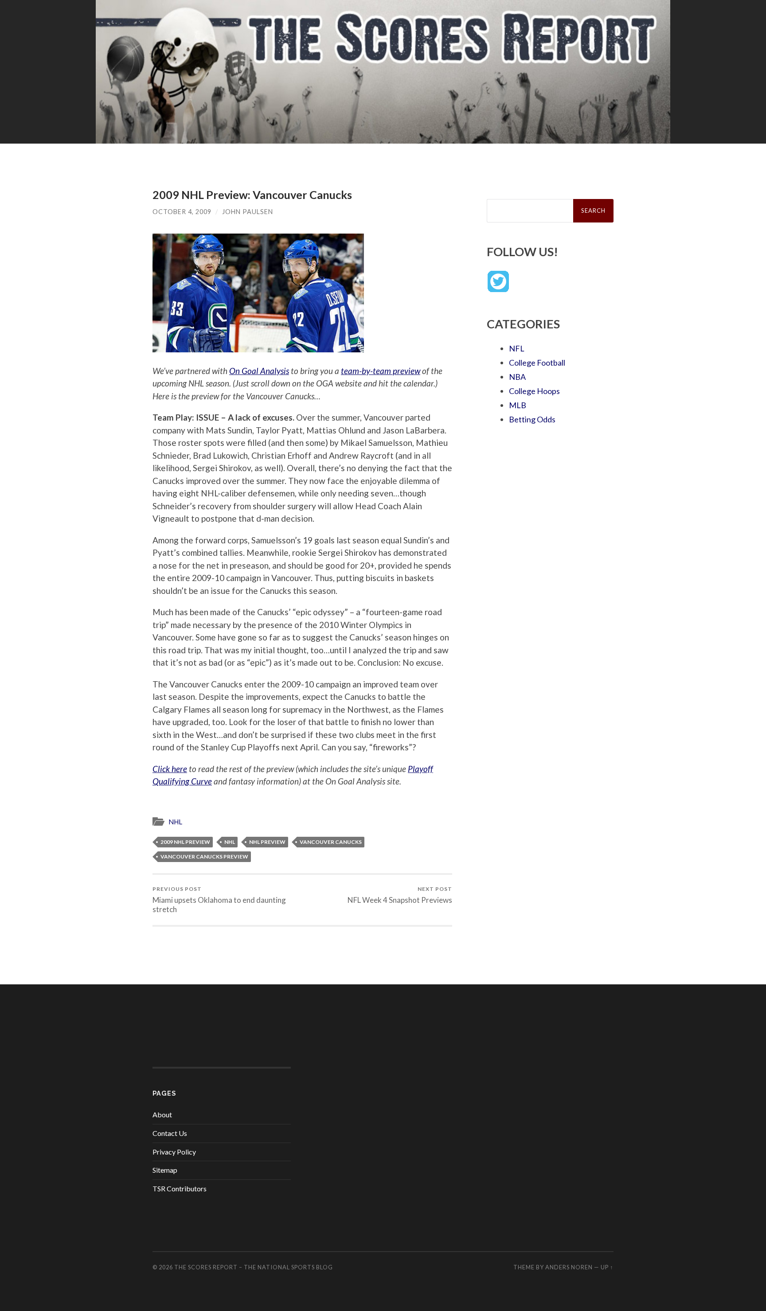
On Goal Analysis (259, 371)
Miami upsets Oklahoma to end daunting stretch (219, 900)
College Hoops (534, 391)
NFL (516, 348)
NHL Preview (267, 842)
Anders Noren (569, 1267)
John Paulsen (247, 211)
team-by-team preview (380, 371)
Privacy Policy (174, 1151)
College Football (537, 362)
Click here (169, 769)
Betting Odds (532, 419)
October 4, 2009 (181, 211)
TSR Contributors (179, 1188)
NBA (517, 377)
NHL (175, 822)
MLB (517, 405)
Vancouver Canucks (331, 842)
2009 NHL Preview (185, 842)
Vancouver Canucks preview (204, 856)
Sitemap (164, 1170)
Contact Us (169, 1133)
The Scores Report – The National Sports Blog (253, 1267)
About (162, 1114)
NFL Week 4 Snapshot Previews (400, 895)
